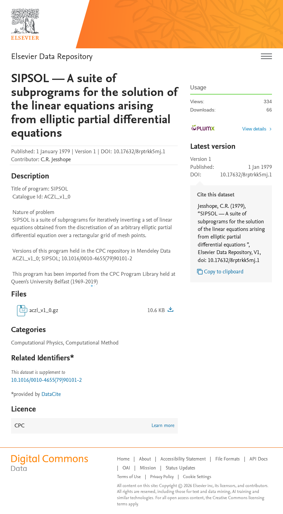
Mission (148, 468)
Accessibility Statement (183, 459)
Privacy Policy (162, 476)
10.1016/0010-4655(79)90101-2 (46, 380)
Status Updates (180, 468)
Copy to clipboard (224, 271)
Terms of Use (129, 476)
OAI (126, 468)
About (145, 459)
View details (254, 129)
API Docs (259, 459)
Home (123, 459)
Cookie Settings (197, 476)
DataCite (51, 394)
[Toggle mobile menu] (266, 57)
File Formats (227, 459)
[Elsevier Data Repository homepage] (25, 24)
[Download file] (170, 310)
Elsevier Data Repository (51, 56)
